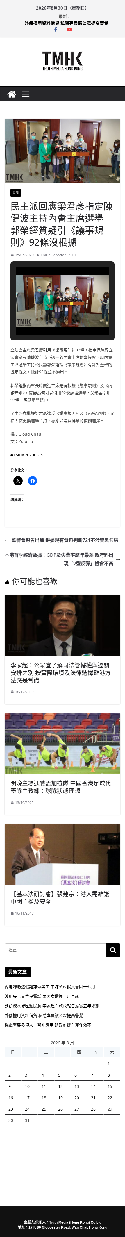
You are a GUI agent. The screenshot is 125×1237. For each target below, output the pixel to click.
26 (60, 1109)
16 (10, 1097)
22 (110, 1097)
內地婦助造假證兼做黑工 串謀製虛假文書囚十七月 (50, 986)
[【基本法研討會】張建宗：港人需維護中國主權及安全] (62, 828)
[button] (49, 318)
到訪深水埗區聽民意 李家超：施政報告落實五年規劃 (52, 1005)
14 (93, 1086)
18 (44, 1097)
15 (110, 1086)
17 (27, 1097)
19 (60, 1097)
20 (76, 1097)
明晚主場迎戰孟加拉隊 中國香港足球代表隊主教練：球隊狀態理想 (60, 787)
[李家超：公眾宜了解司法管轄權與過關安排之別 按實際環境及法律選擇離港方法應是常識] (62, 599)
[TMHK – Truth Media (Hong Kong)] (12, 94)
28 (93, 1109)
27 (76, 1109)
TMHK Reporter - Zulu (58, 254)
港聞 (16, 193)
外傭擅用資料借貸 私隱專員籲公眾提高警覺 (66, 23)
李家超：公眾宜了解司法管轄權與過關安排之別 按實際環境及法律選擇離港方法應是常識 (60, 672)
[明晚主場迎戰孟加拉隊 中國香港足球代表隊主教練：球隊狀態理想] (62, 717)
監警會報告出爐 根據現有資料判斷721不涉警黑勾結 (65, 540)
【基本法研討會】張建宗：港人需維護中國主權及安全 (59, 898)
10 (27, 1086)
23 (10, 1109)
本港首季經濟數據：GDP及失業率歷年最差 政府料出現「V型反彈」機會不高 (59, 559)
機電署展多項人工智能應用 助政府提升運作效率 (48, 1025)
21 (93, 1097)
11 (44, 1086)
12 (60, 1086)
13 (76, 1086)
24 (27, 1109)
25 (44, 1109)
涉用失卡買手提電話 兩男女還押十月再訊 (42, 996)
